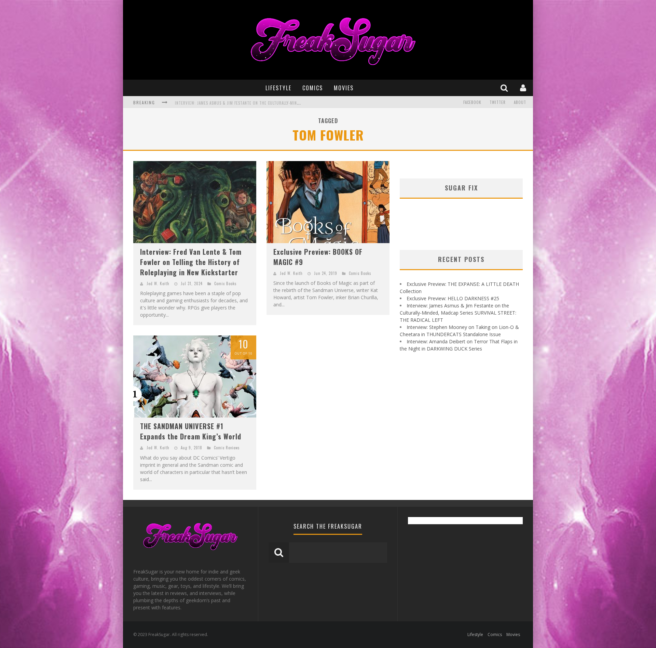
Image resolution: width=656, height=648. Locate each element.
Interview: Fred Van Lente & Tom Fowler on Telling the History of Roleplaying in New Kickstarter (191, 262)
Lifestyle (278, 88)
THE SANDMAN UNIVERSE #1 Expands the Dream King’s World (190, 431)
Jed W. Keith (158, 283)
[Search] (505, 88)
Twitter (498, 102)
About (520, 102)
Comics (312, 88)
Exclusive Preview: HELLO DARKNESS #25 (453, 298)
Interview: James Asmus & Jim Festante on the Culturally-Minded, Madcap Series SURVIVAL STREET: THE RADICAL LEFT (288, 103)
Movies (344, 88)
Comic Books (225, 283)
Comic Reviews (227, 447)
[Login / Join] (524, 88)
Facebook (472, 102)
